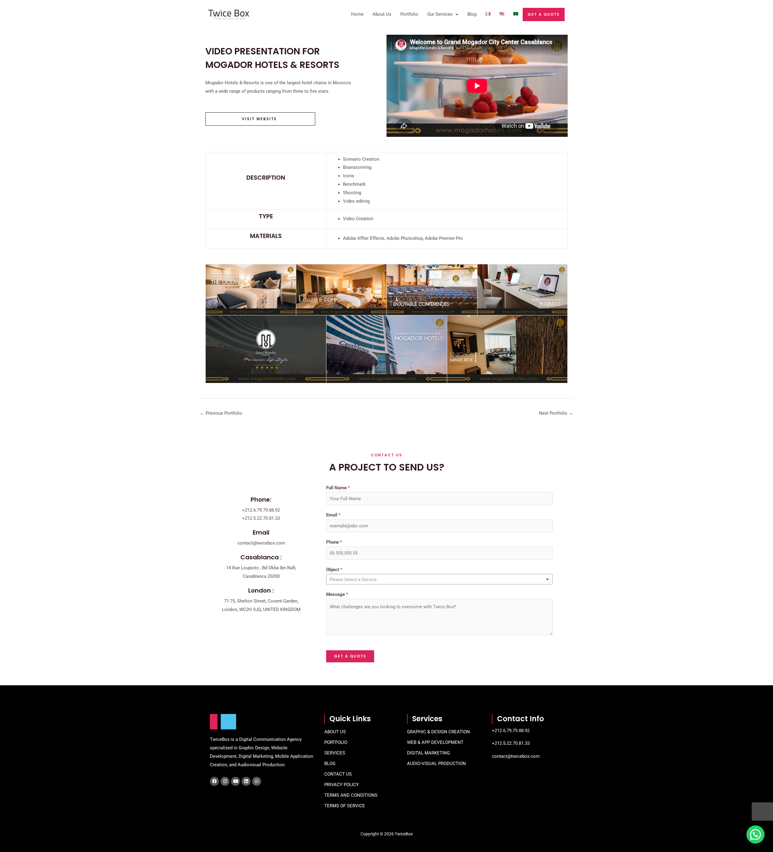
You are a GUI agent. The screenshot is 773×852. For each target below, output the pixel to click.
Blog (471, 14)
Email (333, 515)
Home (357, 14)
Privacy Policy (341, 784)
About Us (382, 14)
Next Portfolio (556, 413)
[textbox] (357, 579)
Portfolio (409, 14)
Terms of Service (344, 806)
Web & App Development (435, 742)
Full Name (338, 487)
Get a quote (544, 14)
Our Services (440, 14)
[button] (755, 834)
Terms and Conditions (350, 795)
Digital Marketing (428, 753)
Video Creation (358, 218)
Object (334, 569)
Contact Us (338, 774)
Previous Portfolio (221, 413)
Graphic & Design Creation (438, 732)
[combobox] (439, 579)
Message (337, 594)
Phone (334, 542)
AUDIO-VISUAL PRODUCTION (436, 763)
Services (334, 753)
